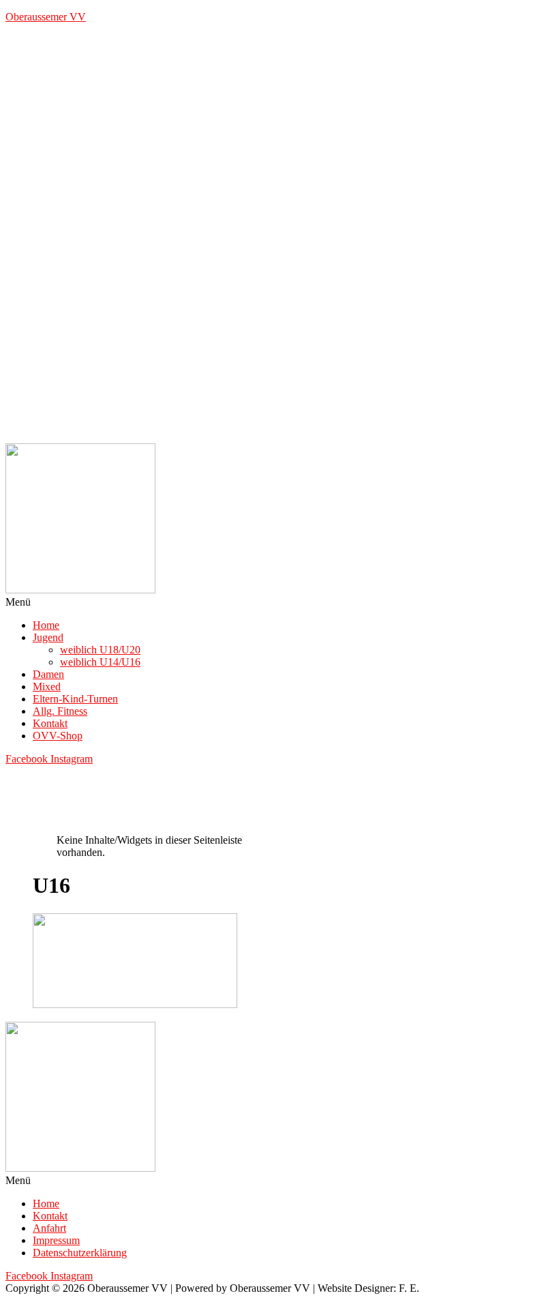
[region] (279, 238)
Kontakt (50, 723)
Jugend (48, 637)
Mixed (47, 686)
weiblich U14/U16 (100, 662)
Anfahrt (49, 1228)
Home (46, 625)
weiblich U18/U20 (100, 649)
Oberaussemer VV (45, 17)
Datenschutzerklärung (80, 1252)
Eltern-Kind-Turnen (75, 699)
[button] (279, 602)
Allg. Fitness (60, 711)
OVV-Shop (57, 735)
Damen (48, 674)
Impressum (56, 1240)
